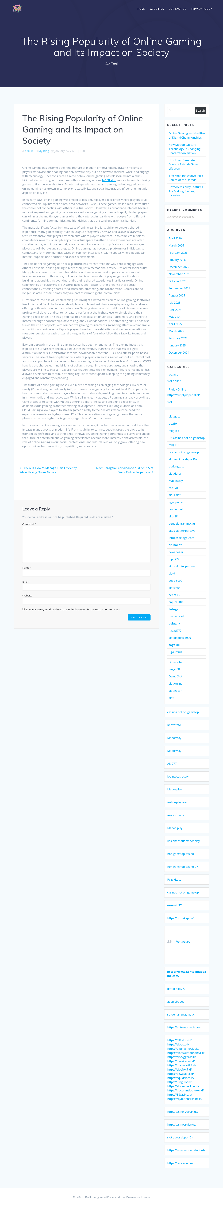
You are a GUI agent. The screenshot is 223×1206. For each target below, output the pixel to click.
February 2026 (178, 253)
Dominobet (176, 662)
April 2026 (175, 238)
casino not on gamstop (184, 452)
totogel (174, 609)
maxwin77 (174, 905)
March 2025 (176, 331)
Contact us (177, 8)
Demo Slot (175, 676)
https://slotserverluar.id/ (183, 1086)
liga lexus (175, 652)
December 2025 (179, 267)
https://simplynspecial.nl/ (183, 395)
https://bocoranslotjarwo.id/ (185, 1090)
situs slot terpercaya (182, 531)
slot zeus (174, 588)
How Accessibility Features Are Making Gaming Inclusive (186, 191)
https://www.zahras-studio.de (186, 1150)
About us (157, 8)
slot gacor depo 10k (180, 1137)
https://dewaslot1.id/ (180, 1074)
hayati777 (175, 631)
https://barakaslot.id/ (181, 1061)
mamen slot (176, 616)
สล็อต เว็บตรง (175, 815)
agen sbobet (175, 1002)
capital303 (176, 602)
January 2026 (177, 260)
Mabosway (176, 481)
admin (29, 151)
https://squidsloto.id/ (180, 1078)
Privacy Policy (201, 8)
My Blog (43, 151)
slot (169, 402)
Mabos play (174, 828)
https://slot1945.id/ (179, 1069)
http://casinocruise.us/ (181, 1124)
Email (26, 581)
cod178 (173, 488)
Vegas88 (174, 669)
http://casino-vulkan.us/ (182, 1112)
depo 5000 (175, 581)
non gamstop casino (180, 854)
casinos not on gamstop (183, 712)
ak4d (172, 573)
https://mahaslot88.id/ (181, 1065)
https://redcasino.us (180, 1163)
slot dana (175, 473)
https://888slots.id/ (179, 1040)
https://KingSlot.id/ (179, 1082)
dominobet (176, 509)
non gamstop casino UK (182, 867)
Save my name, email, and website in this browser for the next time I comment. (73, 609)
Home (141, 8)
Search (200, 110)
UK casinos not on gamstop (187, 438)
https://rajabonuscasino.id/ (184, 1099)
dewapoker (176, 552)
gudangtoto (176, 466)
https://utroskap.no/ (180, 918)
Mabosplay (174, 789)
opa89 (173, 424)
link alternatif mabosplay (183, 841)
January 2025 (177, 345)
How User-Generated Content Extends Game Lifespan (183, 164)
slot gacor (175, 416)
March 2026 (176, 245)
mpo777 (174, 559)
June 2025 (175, 310)
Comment (29, 524)
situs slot (174, 495)
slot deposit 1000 (180, 638)
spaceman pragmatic (180, 1014)
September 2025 (179, 288)
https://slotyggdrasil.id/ (182, 1057)
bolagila (174, 623)
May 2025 (175, 317)
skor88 (173, 516)
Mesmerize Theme (138, 1197)
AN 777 (172, 764)
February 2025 (178, 338)
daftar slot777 (176, 989)
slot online (174, 381)
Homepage (183, 941)
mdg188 (174, 431)
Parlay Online (177, 389)
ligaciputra (176, 502)
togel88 (174, 645)
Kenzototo (174, 725)
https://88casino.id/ (179, 1094)
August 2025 (177, 295)
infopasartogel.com (181, 538)
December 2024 (179, 352)
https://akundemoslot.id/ (183, 1049)
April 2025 (175, 324)
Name (27, 567)
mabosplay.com (177, 802)
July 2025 (174, 303)
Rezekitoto (174, 879)
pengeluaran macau (182, 523)
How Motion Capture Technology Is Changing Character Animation (185, 149)
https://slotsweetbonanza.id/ (186, 1053)
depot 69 (174, 595)
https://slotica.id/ (178, 1044)
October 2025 (177, 281)
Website (27, 595)
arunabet (175, 545)
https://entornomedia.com (184, 1027)
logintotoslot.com (178, 776)
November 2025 (179, 274)
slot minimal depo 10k (183, 459)
